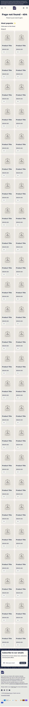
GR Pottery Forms (8, 693)
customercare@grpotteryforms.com (18, 683)
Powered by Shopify (5, 695)
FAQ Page (13, 687)
